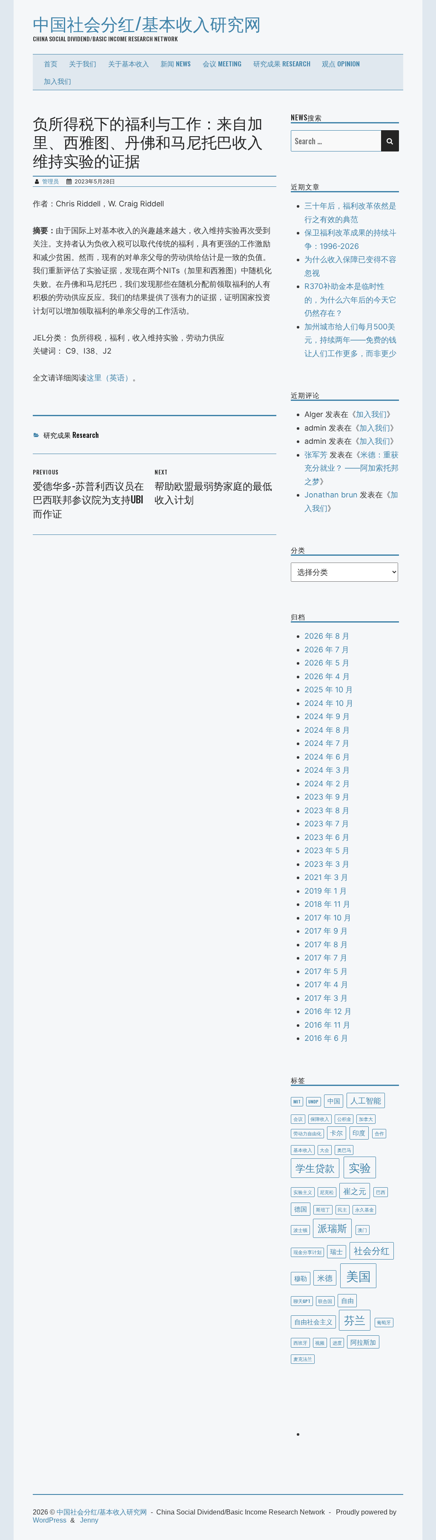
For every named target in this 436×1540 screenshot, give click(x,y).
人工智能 (365, 1100)
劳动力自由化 (307, 1133)
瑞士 (336, 1251)
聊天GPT (301, 1300)
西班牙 (300, 1342)
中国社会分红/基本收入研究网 (147, 23)
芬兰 (354, 1319)
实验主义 (302, 1192)
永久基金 (364, 1209)
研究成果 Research (281, 63)
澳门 (362, 1229)
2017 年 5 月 (326, 971)
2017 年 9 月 (326, 930)
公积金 (344, 1118)
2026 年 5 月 (327, 662)
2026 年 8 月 (327, 635)
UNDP (313, 1101)
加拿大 (366, 1118)
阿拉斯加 (363, 1341)
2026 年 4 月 (327, 676)
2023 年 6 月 (327, 837)
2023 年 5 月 (327, 850)
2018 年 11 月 (327, 904)
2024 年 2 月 (327, 783)
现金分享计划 (307, 1252)
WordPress (49, 1520)
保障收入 (319, 1118)
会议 (298, 1118)
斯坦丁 (323, 1209)
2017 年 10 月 (327, 917)
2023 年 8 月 (327, 810)
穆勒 (300, 1278)
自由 (347, 1300)
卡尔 (336, 1132)
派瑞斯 (332, 1227)
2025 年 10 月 (328, 689)
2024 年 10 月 (328, 703)
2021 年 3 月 (326, 877)
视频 (319, 1342)
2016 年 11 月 (327, 1024)
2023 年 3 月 (327, 864)
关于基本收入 (128, 63)
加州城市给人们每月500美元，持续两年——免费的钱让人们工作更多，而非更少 (350, 340)
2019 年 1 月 (325, 890)
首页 (50, 63)
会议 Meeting (222, 63)
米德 (325, 1277)
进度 (337, 1342)
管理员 (50, 181)
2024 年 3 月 (327, 770)
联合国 (325, 1300)
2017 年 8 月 (326, 944)
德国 (300, 1208)
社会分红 (372, 1250)
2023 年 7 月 (326, 823)
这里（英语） (109, 377)
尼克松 (327, 1192)
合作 (379, 1133)
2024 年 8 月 (327, 730)
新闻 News (176, 63)
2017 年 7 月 (325, 957)
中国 (333, 1100)
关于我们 (82, 63)
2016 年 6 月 (326, 1038)
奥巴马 (344, 1149)
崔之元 (354, 1190)
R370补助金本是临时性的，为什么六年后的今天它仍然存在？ (350, 299)
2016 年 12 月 (328, 1011)
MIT (297, 1101)
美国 (358, 1275)
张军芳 (315, 454)
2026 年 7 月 (326, 649)
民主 (342, 1209)
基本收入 (302, 1149)
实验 (360, 1167)
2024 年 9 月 (327, 716)
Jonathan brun (331, 494)
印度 (359, 1132)
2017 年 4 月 (326, 984)
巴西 (380, 1192)
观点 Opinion (341, 63)
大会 (324, 1149)
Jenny (89, 1520)
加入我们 (57, 81)
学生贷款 (315, 1167)
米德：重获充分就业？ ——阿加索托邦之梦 (351, 468)
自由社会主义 (313, 1321)
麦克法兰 (302, 1358)
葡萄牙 (384, 1322)
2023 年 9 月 (327, 796)
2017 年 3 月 (326, 998)
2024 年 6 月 (327, 756)
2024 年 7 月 (327, 743)
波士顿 (300, 1229)
